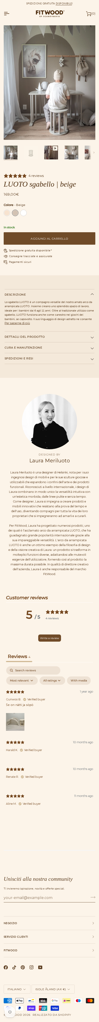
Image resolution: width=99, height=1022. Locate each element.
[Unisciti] (91, 897)
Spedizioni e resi (19, 358)
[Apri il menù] (10, 13)
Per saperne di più (17, 323)
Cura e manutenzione (23, 347)
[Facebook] (6, 967)
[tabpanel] (49, 740)
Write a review (49, 638)
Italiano (15, 989)
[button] (15, 721)
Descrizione (15, 294)
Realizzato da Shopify (52, 1014)
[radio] (7, 213)
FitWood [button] (10, 950)
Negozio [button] (10, 923)
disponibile (64, 3)
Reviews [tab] (19, 656)
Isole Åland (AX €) (50, 989)
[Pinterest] (23, 967)
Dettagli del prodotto (25, 336)
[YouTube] (40, 967)
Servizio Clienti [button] (16, 936)
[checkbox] (79, 680)
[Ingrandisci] (12, 131)
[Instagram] (31, 967)
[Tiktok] (14, 967)
